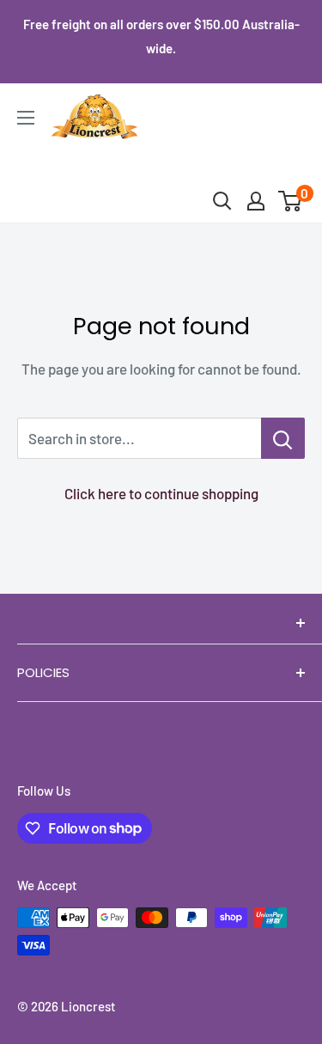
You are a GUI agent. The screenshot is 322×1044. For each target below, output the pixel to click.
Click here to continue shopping (161, 493)
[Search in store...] (283, 438)
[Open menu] (25, 118)
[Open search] (222, 201)
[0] (290, 201)
